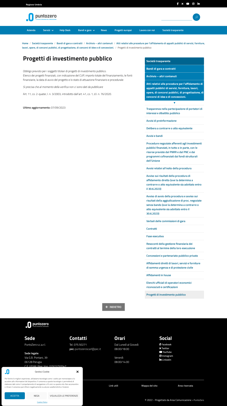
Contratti (151, 229)
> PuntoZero (198, 400)
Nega (36, 396)
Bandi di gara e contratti (69, 43)
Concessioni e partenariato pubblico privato (172, 256)
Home (25, 43)
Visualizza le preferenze (64, 396)
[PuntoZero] (48, 17)
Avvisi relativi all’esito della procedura (168, 168)
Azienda (31, 30)
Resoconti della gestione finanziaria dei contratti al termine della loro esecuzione (170, 246)
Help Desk (65, 30)
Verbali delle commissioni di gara (165, 221)
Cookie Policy (42, 402)
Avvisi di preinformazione (161, 121)
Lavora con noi (147, 30)
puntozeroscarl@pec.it (88, 349)
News (104, 30)
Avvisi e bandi (154, 136)
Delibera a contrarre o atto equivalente (169, 128)
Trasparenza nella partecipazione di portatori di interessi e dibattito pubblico (174, 111)
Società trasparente (172, 30)
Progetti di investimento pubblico (166, 294)
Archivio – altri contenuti (99, 43)
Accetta (14, 396)
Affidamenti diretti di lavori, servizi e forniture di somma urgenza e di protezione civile (173, 265)
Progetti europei (123, 30)
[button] (78, 372)
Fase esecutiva (155, 236)
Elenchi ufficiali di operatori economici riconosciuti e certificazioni (168, 285)
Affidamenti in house (158, 275)
